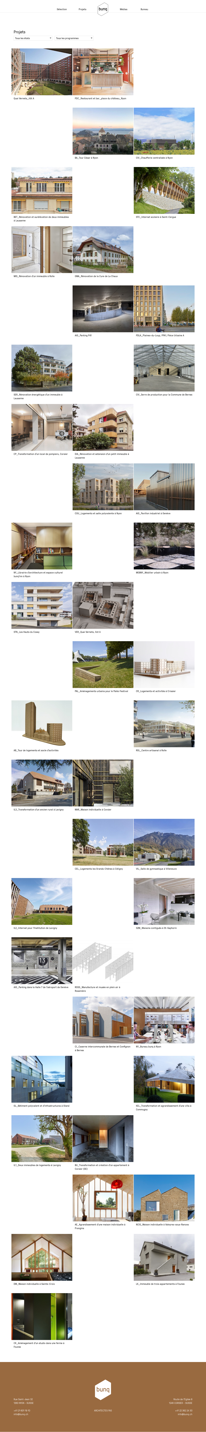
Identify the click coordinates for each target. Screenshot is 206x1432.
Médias (123, 9)
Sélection (62, 9)
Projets (82, 9)
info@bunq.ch (21, 1414)
